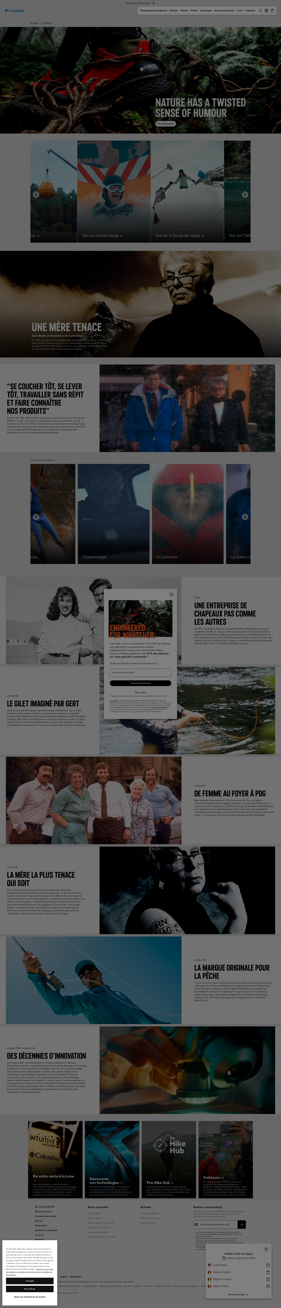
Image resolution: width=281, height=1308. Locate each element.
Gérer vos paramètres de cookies (30, 1296)
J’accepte (29, 1281)
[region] (29, 1273)
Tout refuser (29, 1289)
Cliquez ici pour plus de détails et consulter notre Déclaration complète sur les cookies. (29, 1272)
